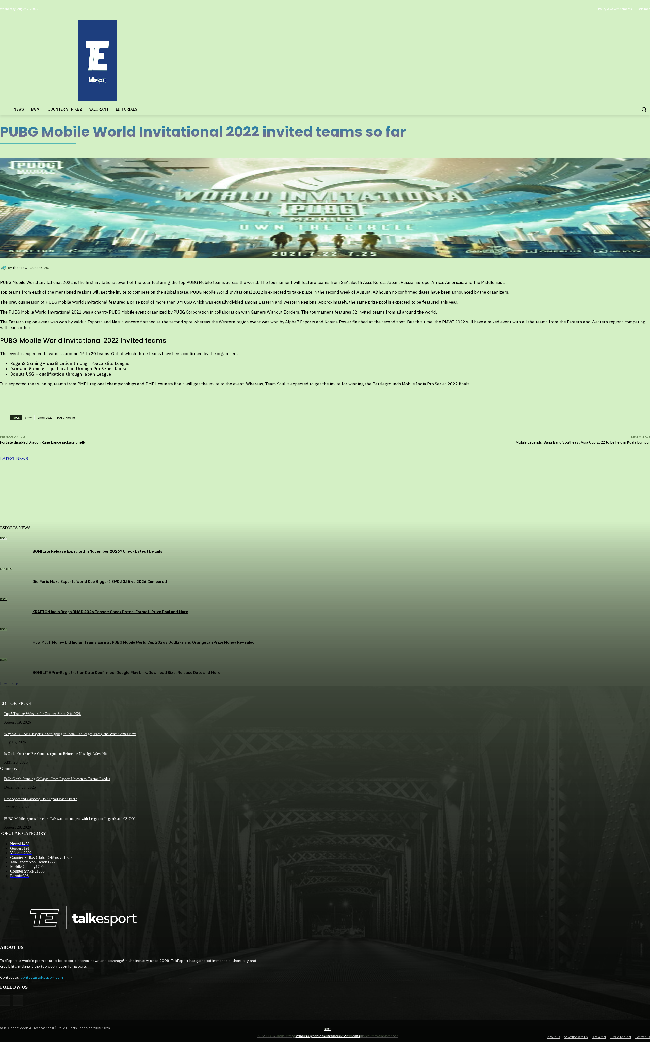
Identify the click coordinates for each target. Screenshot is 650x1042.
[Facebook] (5, 1000)
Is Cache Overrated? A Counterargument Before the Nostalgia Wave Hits (56, 754)
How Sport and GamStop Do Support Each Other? (40, 799)
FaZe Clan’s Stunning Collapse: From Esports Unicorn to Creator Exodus (57, 779)
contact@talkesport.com (42, 977)
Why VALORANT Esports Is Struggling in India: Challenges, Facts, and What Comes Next (70, 734)
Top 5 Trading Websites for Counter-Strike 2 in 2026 (42, 714)
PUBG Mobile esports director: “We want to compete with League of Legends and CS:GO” (69, 819)
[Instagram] (18, 1000)
